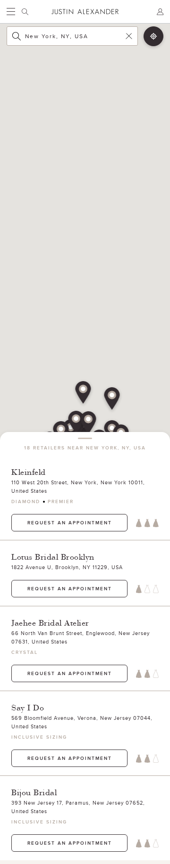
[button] (76, 423)
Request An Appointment (69, 522)
